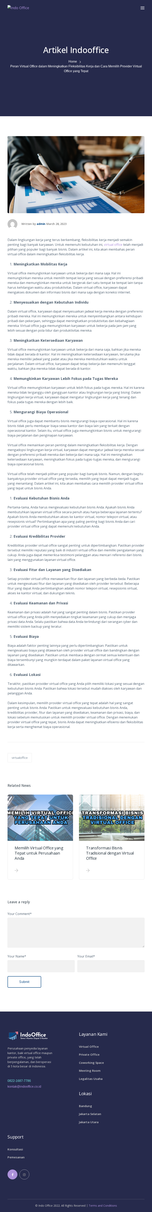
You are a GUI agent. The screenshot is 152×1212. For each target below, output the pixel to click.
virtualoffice (20, 758)
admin (41, 224)
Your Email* (86, 956)
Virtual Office (89, 1046)
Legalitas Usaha (91, 1079)
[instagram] (24, 1174)
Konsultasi (15, 1149)
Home (72, 61)
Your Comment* (20, 914)
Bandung (85, 1106)
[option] (40, 837)
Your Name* (17, 956)
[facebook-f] (12, 1174)
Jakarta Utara (89, 1122)
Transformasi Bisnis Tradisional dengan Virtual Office (110, 853)
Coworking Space (91, 1063)
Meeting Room (90, 1071)
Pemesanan (16, 1157)
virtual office (113, 244)
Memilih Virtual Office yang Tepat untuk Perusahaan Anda (39, 853)
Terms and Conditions (103, 1205)
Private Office (89, 1054)
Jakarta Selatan (90, 1114)
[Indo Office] (18, 7)
